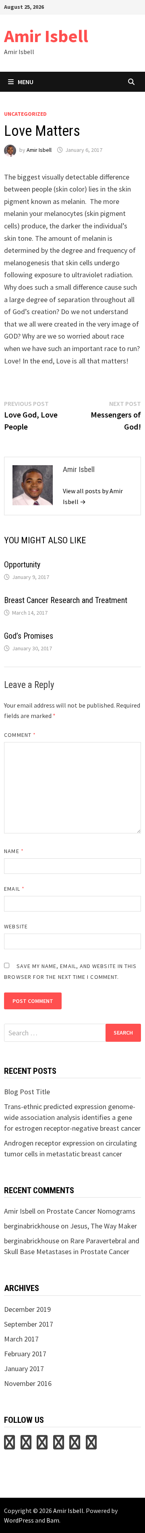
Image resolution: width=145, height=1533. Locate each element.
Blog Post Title (27, 1091)
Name (13, 851)
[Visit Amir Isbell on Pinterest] (26, 1445)
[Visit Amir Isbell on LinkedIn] (42, 1445)
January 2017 (24, 1368)
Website (16, 926)
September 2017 (28, 1324)
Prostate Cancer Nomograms (90, 1211)
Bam (52, 1520)
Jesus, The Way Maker (103, 1225)
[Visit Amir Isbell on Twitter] (9, 1445)
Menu (25, 82)
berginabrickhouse (31, 1225)
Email (14, 888)
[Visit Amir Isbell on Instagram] (58, 1445)
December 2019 (27, 1309)
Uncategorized (25, 113)
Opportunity (22, 564)
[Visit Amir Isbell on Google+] (74, 1445)
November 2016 (28, 1383)
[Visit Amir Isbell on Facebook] (91, 1445)
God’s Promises (28, 636)
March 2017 (21, 1338)
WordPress (19, 1520)
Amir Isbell (46, 36)
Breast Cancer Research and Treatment (65, 600)
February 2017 (25, 1353)
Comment (20, 734)
